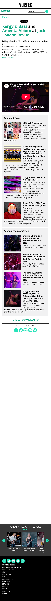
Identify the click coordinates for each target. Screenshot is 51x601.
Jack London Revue (23, 33)
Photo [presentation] (25, 529)
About (4, 572)
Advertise (6, 581)
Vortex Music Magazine (12, 567)
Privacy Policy (8, 570)
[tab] (25, 529)
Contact (5, 586)
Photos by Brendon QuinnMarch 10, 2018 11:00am (33, 279)
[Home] (25, 6)
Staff (4, 577)
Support (5, 593)
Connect (5, 589)
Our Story (6, 574)
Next (47, 540)
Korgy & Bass (14, 26)
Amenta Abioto (16, 30)
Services (5, 584)
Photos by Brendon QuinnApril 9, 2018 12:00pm (34, 260)
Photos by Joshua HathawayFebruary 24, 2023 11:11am (34, 242)
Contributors (8, 579)
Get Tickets (8, 57)
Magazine (6, 591)
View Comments (26, 320)
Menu (5, 11)
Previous (3, 540)
